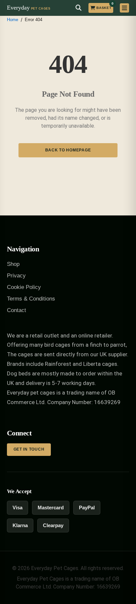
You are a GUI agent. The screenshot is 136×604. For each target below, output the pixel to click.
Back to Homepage (68, 150)
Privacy (16, 275)
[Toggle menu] (124, 8)
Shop (13, 264)
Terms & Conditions (31, 299)
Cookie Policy (24, 287)
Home (12, 19)
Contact (16, 310)
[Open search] (78, 8)
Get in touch (29, 449)
